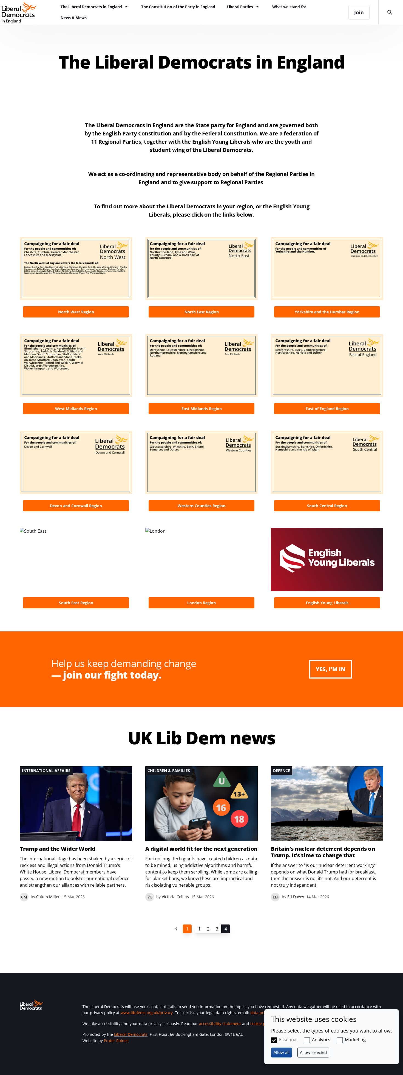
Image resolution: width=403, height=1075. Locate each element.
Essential (288, 1040)
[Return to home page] (27, 12)
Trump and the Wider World (57, 849)
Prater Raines (116, 1040)
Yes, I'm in (330, 669)
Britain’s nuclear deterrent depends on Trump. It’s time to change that (323, 852)
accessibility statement (220, 1023)
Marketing (355, 1040)
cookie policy (262, 1023)
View (76, 279)
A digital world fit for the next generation (201, 849)
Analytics (321, 1040)
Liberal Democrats (130, 1034)
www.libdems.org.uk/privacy (147, 1012)
